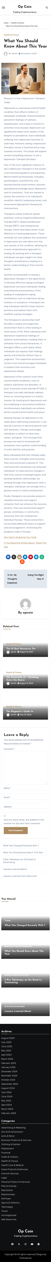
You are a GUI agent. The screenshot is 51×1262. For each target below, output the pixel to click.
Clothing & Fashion (11, 1144)
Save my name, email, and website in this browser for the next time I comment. (24, 822)
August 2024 (8, 1088)
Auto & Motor (8, 1136)
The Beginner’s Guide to (19, 711)
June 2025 (6, 1046)
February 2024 (8, 1113)
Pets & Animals (8, 1186)
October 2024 (8, 1080)
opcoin (14, 53)
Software (6, 1198)
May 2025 (6, 1050)
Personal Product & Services (15, 1182)
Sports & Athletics (10, 1203)
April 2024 (6, 1105)
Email (7, 797)
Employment (7, 1148)
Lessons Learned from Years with (20, 876)
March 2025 (7, 1059)
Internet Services (10, 1173)
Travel (7, 921)
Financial (5, 1152)
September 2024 (9, 1084)
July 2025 (6, 1042)
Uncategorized (8, 1215)
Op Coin (25, 7)
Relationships (8, 1194)
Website (8, 807)
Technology (7, 1207)
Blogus (40, 1254)
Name (7, 788)
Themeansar (25, 1258)
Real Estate (7, 1190)
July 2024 (6, 1092)
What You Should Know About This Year (23, 852)
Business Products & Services (18, 946)
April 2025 (6, 1055)
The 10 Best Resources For (21, 649)
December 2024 (9, 1071)
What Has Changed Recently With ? (21, 845)
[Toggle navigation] (3, 7)
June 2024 (6, 1096)
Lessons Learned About (15, 869)
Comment (9, 749)
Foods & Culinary (9, 1157)
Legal (4, 1177)
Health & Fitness (11, 35)
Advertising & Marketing (13, 1127)
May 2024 (6, 1100)
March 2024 (7, 1109)
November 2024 (9, 1075)
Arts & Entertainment (15, 1006)
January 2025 (8, 1067)
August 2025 (8, 1038)
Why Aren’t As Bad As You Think (20, 537)
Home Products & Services (17, 975)
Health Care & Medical (12, 1165)
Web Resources (8, 1219)
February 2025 (8, 1063)
